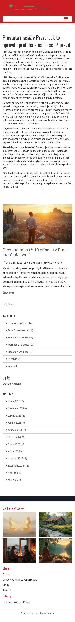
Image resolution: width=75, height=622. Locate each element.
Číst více (7, 292)
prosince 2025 (17, 458)
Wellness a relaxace (20, 344)
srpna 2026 (15, 401)
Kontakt (7, 590)
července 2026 (17, 408)
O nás (6, 574)
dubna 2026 (16, 430)
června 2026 (16, 415)
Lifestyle (14, 359)
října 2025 (14, 472)
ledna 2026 (15, 451)
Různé (12, 366)
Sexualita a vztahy (20, 337)
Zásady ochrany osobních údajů (20, 579)
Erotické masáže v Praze (16, 602)
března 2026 (16, 437)
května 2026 (16, 422)
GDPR (6, 584)
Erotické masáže (19, 323)
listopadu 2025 (18, 465)
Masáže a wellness (20, 351)
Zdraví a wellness (20, 330)
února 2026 (15, 444)
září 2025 (14, 480)
